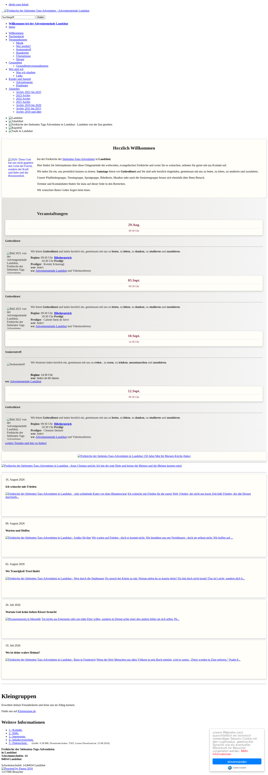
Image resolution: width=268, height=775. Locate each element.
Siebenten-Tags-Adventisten (78, 159)
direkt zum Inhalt (18, 4)
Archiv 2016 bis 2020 (28, 105)
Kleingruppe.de (27, 711)
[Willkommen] (45, 10)
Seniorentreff (23, 49)
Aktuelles (14, 88)
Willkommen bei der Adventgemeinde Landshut (38, 23)
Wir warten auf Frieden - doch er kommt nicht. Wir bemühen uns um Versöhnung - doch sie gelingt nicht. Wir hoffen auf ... (162, 537)
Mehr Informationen (230, 752)
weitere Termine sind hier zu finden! (26, 443)
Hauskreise (22, 52)
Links (19, 75)
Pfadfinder (22, 85)
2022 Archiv (23, 98)
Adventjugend (24, 82)
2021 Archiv (23, 101)
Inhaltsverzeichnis (21, 739)
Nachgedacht (16, 36)
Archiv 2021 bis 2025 (28, 92)
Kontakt (15, 729)
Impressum (17, 736)
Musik (19, 42)
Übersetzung (23, 56)
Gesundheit (15, 62)
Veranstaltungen (18, 39)
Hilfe (14, 733)
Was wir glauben (25, 72)
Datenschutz (18, 743)
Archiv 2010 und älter (28, 111)
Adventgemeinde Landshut (51, 270)
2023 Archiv (23, 95)
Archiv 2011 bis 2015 (28, 108)
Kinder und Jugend (20, 78)
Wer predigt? (23, 46)
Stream (20, 59)
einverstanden (237, 761)
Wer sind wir (16, 69)
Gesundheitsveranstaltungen (32, 65)
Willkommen (16, 33)
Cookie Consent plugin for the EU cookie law (237, 768)
